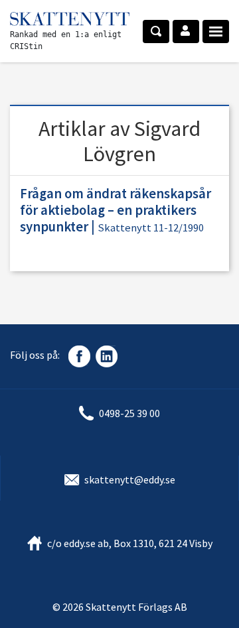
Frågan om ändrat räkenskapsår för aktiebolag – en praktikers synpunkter (115, 210)
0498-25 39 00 (129, 413)
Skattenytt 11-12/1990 (151, 228)
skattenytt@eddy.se (129, 479)
